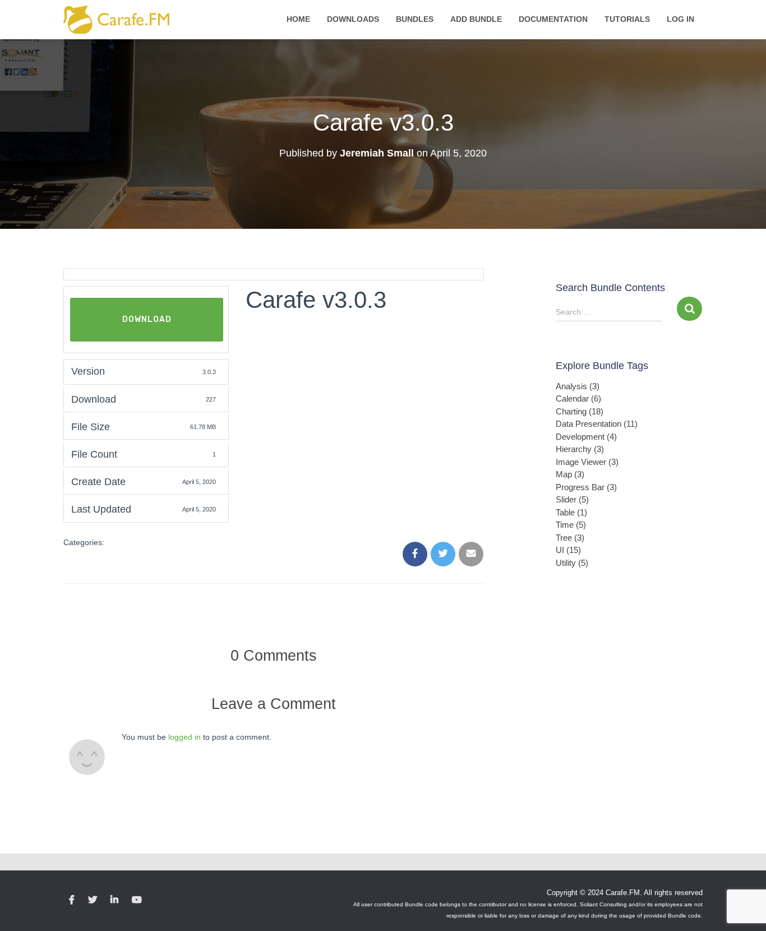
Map (570, 474)
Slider (572, 499)
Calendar (578, 398)
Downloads (353, 19)
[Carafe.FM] (117, 20)
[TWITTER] (92, 900)
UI (568, 550)
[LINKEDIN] (114, 900)
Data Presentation (597, 423)
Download (147, 319)
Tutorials (627, 19)
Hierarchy (580, 449)
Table (571, 512)
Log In (680, 19)
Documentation (553, 19)
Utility (572, 563)
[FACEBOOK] (71, 900)
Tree (570, 537)
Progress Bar (586, 487)
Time (571, 524)
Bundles (414, 19)
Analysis (577, 386)
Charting (579, 411)
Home (298, 19)
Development (586, 436)
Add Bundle (476, 19)
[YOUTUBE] (136, 900)
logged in (184, 736)
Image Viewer (587, 462)
